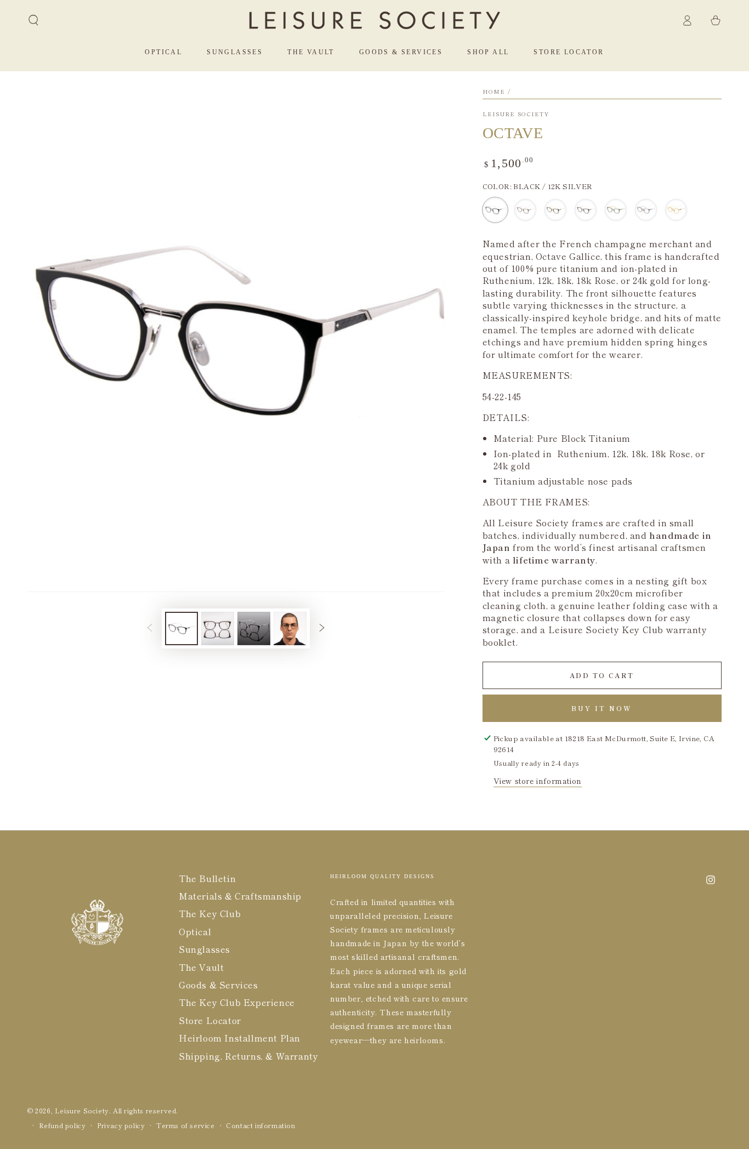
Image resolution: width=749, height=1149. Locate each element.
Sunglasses (204, 948)
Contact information (260, 1125)
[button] (33, 20)
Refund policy (62, 1125)
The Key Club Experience (237, 1002)
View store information (537, 780)
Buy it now (601, 708)
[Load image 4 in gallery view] (290, 628)
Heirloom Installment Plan (239, 1037)
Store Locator (210, 1020)
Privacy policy (121, 1125)
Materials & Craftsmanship (240, 895)
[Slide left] (150, 628)
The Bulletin (207, 878)
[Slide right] (322, 628)
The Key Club (210, 913)
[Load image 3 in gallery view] (253, 628)
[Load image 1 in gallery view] (181, 628)
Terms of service (185, 1125)
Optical (195, 931)
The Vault (201, 967)
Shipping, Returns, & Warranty (248, 1055)
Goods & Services (218, 984)
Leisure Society (516, 114)
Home (494, 91)
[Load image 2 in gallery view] (217, 628)
